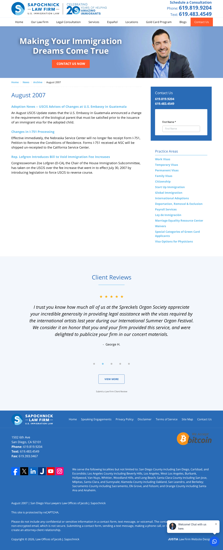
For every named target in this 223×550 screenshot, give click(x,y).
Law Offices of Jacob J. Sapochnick (57, 539)
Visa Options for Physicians (174, 241)
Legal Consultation (68, 22)
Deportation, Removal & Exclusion (179, 204)
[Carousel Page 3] (111, 363)
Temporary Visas (166, 165)
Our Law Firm (39, 22)
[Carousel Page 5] (129, 363)
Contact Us (201, 22)
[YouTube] (51, 471)
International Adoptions (172, 198)
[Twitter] (24, 471)
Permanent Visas (167, 170)
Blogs (183, 22)
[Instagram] (60, 471)
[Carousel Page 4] (120, 363)
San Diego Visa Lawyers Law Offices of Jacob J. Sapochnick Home (59, 9)
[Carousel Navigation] (111, 363)
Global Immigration (168, 193)
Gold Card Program (159, 22)
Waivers (160, 226)
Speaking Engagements (96, 419)
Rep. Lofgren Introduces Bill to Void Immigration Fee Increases (60, 157)
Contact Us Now (71, 64)
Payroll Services (166, 209)
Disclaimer (145, 419)
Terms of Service (167, 419)
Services (94, 22)
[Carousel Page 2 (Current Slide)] (102, 363)
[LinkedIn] (33, 471)
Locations (131, 22)
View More (112, 379)
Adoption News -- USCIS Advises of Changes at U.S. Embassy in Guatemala (69, 106)
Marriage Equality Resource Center (179, 220)
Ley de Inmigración (168, 215)
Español (112, 22)
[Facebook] (15, 471)
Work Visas (162, 159)
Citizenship (163, 181)
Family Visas (163, 176)
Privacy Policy (124, 419)
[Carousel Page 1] (94, 363)
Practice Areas (166, 151)
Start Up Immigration (170, 187)
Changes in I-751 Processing (32, 132)
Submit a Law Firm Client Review (111, 391)
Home (19, 22)
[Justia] (42, 471)
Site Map (187, 419)
